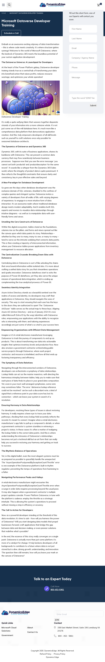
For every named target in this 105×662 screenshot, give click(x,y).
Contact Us (32, 632)
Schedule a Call (11, 33)
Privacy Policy (59, 654)
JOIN (57, 620)
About (30, 627)
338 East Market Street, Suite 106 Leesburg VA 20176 (78, 629)
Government (7, 635)
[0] (98, 5)
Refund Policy (45, 654)
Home (4, 13)
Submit (93, 105)
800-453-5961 (57, 589)
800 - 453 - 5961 (65, 636)
